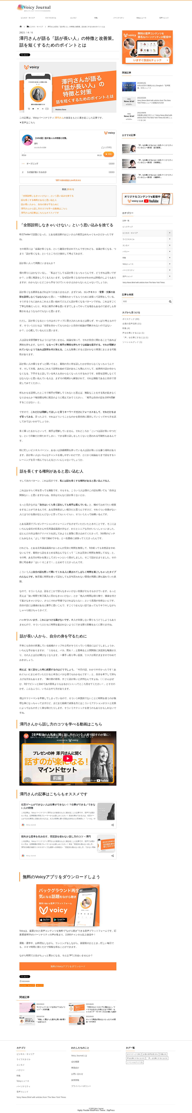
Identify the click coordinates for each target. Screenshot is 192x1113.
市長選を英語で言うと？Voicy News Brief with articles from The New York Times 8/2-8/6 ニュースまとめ (154, 117)
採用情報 (75, 1080)
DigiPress (111, 1110)
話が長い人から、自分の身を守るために (40, 204)
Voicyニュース (141, 18)
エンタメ (73, 18)
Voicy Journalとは (79, 1055)
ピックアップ (128, 227)
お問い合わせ (77, 1074)
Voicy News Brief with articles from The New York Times (144, 283)
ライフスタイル (50, 18)
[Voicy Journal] (33, 11)
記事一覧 (126, 221)
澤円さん (59, 118)
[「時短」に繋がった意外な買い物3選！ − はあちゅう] (27, 1023)
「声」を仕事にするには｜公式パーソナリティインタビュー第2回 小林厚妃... (155, 161)
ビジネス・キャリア (28, 18)
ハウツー (126, 252)
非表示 (70, 189)
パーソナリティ (118, 18)
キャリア (40, 985)
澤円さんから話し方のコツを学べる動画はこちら (44, 208)
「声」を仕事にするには (135, 337)
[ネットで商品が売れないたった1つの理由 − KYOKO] (77, 1023)
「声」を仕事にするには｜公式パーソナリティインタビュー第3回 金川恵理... (155, 146)
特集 (96, 18)
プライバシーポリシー (81, 1086)
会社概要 (75, 1062)
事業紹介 (75, 1068)
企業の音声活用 (131, 323)
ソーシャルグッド (132, 342)
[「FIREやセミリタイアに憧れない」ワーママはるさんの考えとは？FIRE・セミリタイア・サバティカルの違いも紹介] (77, 1011)
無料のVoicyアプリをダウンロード (68, 966)
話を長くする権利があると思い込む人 (39, 200)
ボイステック (130, 319)
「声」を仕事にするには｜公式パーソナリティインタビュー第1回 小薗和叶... (155, 176)
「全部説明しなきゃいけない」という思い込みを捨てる (47, 196)
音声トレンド (164, 18)
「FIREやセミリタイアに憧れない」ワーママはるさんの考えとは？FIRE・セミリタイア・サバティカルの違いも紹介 (101, 1009)
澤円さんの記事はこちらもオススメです (40, 213)
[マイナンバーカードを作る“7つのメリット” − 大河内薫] (27, 1011)
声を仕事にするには (133, 333)
